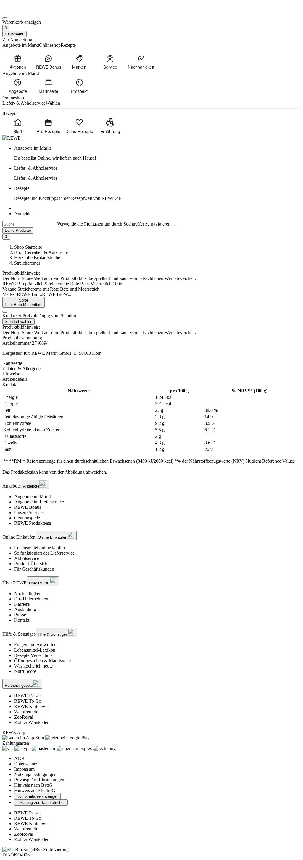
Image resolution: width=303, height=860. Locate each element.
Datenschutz (25, 763)
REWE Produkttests (33, 523)
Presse (20, 614)
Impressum (24, 769)
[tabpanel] (151, 426)
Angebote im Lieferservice (39, 501)
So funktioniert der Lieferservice (44, 552)
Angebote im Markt (32, 496)
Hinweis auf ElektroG (34, 790)
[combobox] (29, 224)
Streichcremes (27, 262)
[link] (157, 153)
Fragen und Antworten (35, 644)
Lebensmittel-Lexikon (34, 649)
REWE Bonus (27, 507)
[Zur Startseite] (22, 11)
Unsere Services (29, 512)
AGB (19, 758)
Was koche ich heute (33, 665)
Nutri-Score (25, 671)
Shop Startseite (28, 247)
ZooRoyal (23, 717)
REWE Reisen (28, 695)
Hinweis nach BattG (33, 785)
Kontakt (21, 620)
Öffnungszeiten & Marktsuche (42, 660)
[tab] (151, 363)
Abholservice (26, 558)
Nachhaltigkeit (27, 593)
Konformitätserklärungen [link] (37, 796)
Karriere (22, 604)
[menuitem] (17, 62)
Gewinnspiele (27, 517)
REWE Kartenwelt (32, 706)
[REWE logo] (11, 137)
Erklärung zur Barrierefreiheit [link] (41, 802)
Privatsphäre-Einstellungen (39, 779)
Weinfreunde (26, 711)
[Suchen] (174, 225)
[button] (4, 312)
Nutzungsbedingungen (35, 774)
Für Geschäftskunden (34, 568)
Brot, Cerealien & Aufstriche (41, 252)
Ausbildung (25, 609)
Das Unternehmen (31, 598)
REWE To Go (27, 701)
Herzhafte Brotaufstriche (37, 257)
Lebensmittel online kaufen (39, 547)
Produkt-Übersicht (31, 563)
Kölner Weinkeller (31, 722)
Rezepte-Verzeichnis (33, 655)
